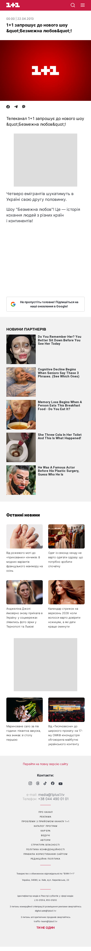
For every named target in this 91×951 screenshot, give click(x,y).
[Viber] (23, 107)
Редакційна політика (45, 858)
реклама (45, 816)
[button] (83, 5)
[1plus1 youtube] (60, 784)
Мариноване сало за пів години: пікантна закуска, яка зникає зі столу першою (23, 733)
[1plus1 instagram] (30, 784)
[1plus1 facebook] (52, 784)
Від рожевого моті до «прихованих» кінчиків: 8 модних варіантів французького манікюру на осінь (24, 561)
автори (45, 840)
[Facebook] (8, 107)
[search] (72, 5)
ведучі (45, 835)
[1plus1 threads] (37, 784)
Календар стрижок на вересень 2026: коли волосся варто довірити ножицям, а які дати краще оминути (64, 617)
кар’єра (46, 830)
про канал (46, 812)
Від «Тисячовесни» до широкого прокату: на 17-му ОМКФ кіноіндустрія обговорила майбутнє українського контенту (65, 735)
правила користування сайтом (45, 854)
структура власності (45, 844)
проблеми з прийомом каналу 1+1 (45, 821)
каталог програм (45, 826)
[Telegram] (16, 107)
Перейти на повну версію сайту (45, 764)
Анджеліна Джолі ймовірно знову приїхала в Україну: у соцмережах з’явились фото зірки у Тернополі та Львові (24, 617)
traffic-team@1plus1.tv (45, 921)
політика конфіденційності (45, 849)
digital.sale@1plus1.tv (45, 910)
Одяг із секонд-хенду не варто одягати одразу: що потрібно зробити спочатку (65, 559)
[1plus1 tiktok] (45, 784)
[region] (45, 160)
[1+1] (13, 5)
